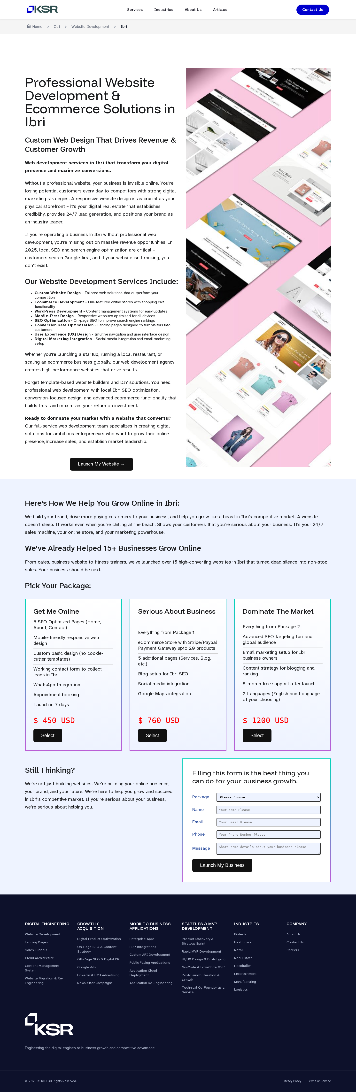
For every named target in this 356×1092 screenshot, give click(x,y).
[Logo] (42, 10)
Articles (220, 10)
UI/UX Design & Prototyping (203, 959)
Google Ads (86, 967)
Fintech (240, 934)
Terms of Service (319, 1081)
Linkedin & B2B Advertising (98, 975)
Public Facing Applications (150, 963)
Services (135, 10)
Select (47, 735)
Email (197, 822)
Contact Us (312, 10)
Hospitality (242, 966)
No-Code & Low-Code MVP (203, 967)
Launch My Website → (101, 464)
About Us (193, 10)
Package (200, 797)
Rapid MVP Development (201, 952)
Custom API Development (150, 955)
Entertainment (245, 974)
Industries (163, 10)
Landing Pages (36, 942)
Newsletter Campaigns (95, 983)
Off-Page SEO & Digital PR (98, 959)
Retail (238, 950)
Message (201, 848)
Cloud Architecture (39, 958)
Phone (198, 834)
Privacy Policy (292, 1081)
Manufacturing (245, 982)
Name (198, 809)
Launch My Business (222, 865)
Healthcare (243, 942)
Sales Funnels (36, 950)
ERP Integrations (143, 947)
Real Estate (243, 958)
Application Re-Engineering (151, 983)
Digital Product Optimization (99, 939)
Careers (292, 950)
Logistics (241, 990)
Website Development (42, 934)
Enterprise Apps (142, 939)
